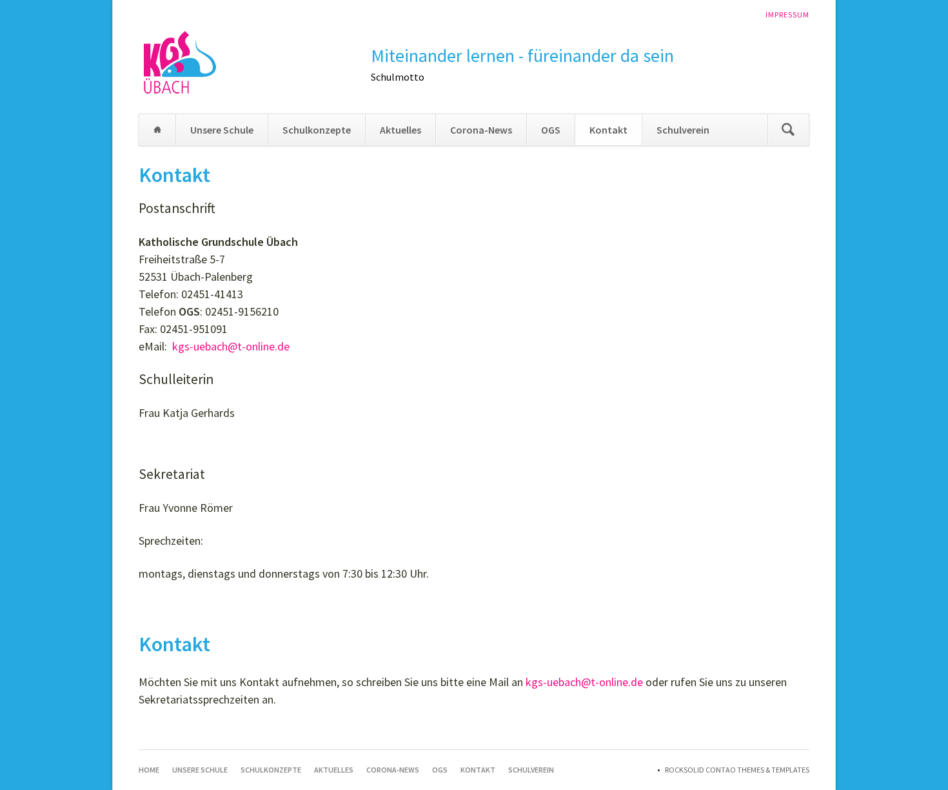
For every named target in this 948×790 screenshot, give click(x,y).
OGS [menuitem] (550, 129)
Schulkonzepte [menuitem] (316, 129)
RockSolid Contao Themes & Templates (737, 770)
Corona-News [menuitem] (481, 129)
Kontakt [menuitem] (608, 129)
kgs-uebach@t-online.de (231, 346)
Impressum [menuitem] (787, 14)
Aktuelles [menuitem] (400, 129)
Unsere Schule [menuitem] (221, 129)
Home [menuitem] (157, 129)
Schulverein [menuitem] (683, 129)
